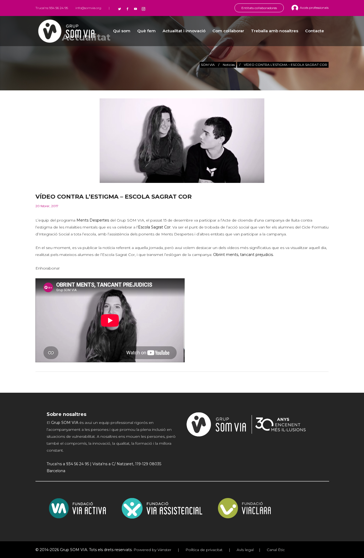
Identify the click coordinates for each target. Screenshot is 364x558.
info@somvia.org (88, 8)
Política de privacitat (204, 549)
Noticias (229, 65)
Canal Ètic (275, 549)
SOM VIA (208, 65)
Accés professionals (314, 8)
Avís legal (245, 549)
